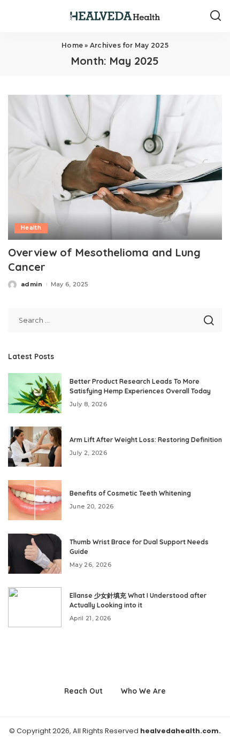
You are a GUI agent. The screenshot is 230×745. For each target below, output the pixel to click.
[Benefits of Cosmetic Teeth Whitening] (35, 500)
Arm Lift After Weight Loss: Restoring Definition (146, 440)
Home (72, 45)
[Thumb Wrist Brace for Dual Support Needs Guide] (35, 554)
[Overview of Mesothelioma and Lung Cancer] (115, 167)
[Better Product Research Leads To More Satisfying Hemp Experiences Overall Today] (35, 393)
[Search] (215, 16)
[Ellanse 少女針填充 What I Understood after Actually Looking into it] (35, 607)
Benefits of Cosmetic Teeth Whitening (130, 493)
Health (31, 227)
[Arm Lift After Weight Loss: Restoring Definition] (35, 447)
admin (32, 284)
